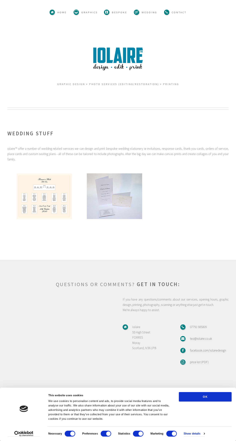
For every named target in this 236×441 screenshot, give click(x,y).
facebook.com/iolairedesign (208, 350)
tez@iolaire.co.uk (201, 339)
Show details (192, 433)
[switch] (106, 434)
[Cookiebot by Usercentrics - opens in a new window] (24, 434)
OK (205, 396)
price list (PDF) (199, 362)
